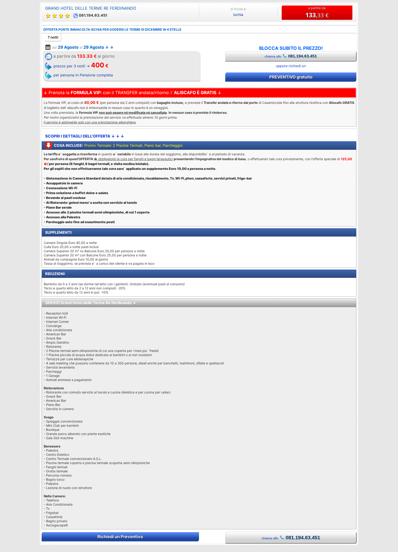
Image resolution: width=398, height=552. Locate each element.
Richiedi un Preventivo (120, 536)
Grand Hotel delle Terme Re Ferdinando (90, 8)
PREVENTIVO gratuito (291, 77)
